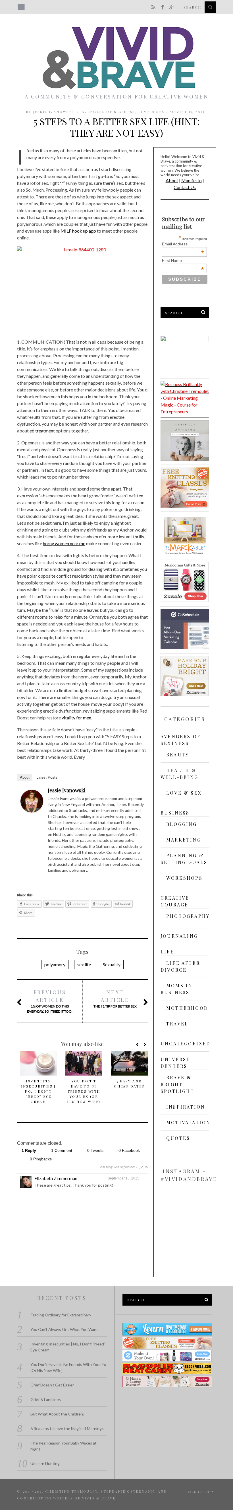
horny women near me (64, 543)
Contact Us (185, 187)
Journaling (179, 936)
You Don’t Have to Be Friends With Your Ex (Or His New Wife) (83, 1091)
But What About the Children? (57, 1413)
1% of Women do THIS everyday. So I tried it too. (49, 1001)
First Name (183, 260)
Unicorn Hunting (45, 1463)
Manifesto (191, 180)
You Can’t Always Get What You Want (64, 1329)
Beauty (177, 755)
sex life (84, 964)
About (25, 777)
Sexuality (111, 964)
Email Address (183, 244)
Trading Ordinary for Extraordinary (60, 1314)
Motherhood (187, 1008)
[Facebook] (140, 791)
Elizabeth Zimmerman (55, 1178)
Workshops (184, 878)
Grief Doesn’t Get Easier (52, 1384)
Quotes (178, 1138)
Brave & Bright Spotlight (177, 1084)
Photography (188, 916)
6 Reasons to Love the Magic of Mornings (67, 1428)
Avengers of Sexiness (108, 111)
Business (175, 813)
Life (167, 952)
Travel (177, 1024)
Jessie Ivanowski (67, 790)
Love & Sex (151, 111)
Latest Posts (46, 777)
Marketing (183, 840)
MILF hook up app (78, 230)
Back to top (199, 1491)
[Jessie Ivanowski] (31, 810)
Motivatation (188, 1122)
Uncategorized (186, 1044)
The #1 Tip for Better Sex (115, 998)
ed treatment (42, 430)
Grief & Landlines (45, 1399)
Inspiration (185, 1107)
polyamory (54, 964)
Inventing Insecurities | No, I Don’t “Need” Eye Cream (38, 1091)
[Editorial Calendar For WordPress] (185, 647)
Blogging (181, 824)
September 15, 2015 (123, 1178)
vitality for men (76, 717)
